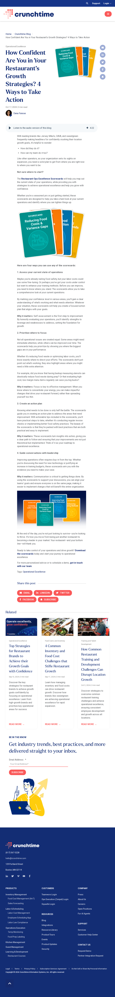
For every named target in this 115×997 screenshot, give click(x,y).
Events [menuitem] (45, 939)
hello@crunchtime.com (16, 858)
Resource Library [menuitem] (50, 930)
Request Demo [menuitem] (84, 951)
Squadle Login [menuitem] (48, 904)
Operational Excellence (34, 571)
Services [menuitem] (82, 930)
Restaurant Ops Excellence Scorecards (42, 178)
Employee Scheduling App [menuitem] (19, 918)
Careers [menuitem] (81, 904)
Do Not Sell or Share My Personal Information (89, 969)
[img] (87, 128)
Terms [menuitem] (17, 969)
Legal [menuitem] (8, 969)
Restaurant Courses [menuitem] (17, 956)
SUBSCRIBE (17, 772)
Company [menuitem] (83, 888)
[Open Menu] (108, 14)
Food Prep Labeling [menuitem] (16, 937)
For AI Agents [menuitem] (84, 914)
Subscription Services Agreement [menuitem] (53, 969)
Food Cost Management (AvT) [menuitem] (21, 899)
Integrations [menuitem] (47, 925)
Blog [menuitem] (44, 920)
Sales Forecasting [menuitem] (16, 903)
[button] (10, 128)
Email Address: (17, 759)
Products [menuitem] (11, 888)
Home (9, 34)
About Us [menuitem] (82, 899)
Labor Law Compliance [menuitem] (18, 922)
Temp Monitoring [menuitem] (15, 932)
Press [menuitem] (80, 894)
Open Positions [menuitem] (85, 909)
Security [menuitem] (45, 949)
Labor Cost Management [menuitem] (19, 913)
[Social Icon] (8, 876)
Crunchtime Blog (23, 34)
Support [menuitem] (82, 924)
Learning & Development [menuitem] (17, 952)
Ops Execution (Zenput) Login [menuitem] (55, 899)
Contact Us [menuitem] (84, 945)
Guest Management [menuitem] (14, 947)
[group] (52, 128)
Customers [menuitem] (48, 888)
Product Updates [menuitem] (49, 944)
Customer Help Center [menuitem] (88, 935)
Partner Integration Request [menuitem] (90, 956)
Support (96, 3)
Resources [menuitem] (47, 914)
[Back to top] (10, 983)
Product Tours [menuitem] (48, 935)
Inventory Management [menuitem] (16, 894)
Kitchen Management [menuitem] (15, 942)
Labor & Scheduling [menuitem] (15, 909)
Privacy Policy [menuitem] (29, 969)
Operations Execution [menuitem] (15, 928)
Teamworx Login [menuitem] (49, 894)
